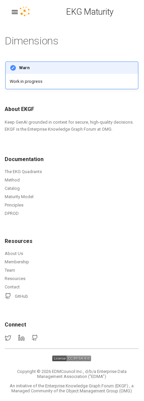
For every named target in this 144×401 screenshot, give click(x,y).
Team (10, 270)
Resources (15, 278)
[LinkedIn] (21, 338)
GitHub (21, 296)
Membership (17, 261)
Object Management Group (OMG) (99, 390)
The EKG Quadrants (23, 171)
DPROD (12, 213)
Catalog (12, 188)
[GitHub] (34, 338)
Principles (14, 205)
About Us (14, 253)
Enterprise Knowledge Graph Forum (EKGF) (87, 385)
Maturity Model (19, 196)
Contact (12, 286)
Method (12, 179)
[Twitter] (8, 338)
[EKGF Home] (30, 12)
